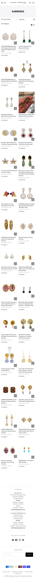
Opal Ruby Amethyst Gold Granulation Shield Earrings (26, 400)
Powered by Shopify (26, 576)
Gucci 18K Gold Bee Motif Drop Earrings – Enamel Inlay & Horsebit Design (26, 370)
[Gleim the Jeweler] (18, 2)
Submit (29, 554)
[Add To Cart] (15, 42)
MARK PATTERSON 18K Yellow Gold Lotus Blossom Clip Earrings (26, 268)
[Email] (13, 540)
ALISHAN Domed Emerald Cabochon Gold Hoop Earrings (8, 239)
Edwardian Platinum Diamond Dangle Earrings (8, 115)
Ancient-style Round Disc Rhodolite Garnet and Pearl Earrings (9, 336)
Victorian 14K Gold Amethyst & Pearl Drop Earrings (7, 462)
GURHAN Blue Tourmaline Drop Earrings (26, 461)
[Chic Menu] (2, 3)
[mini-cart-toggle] (33, 3)
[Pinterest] (23, 540)
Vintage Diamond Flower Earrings (26, 238)
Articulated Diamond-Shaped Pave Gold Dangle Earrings (26, 81)
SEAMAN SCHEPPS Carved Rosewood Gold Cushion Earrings (8, 401)
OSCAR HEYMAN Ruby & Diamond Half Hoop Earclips (9, 80)
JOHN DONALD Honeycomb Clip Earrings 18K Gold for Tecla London (26, 431)
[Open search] (5, 3)
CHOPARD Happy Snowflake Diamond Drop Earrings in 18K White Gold (27, 205)
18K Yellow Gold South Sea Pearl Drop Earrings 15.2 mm (9, 267)
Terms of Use (6, 572)
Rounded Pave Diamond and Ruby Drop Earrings (26, 143)
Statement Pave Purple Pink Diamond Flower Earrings (26, 115)
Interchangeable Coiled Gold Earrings (8, 369)
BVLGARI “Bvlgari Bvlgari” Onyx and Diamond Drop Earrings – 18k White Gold (26, 303)
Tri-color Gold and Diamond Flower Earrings (9, 171)
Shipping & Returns (17, 572)
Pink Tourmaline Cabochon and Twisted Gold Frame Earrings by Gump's (9, 303)
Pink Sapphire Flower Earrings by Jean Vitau (7, 204)
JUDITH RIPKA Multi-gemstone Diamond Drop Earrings (8, 431)
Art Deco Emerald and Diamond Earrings (25, 47)
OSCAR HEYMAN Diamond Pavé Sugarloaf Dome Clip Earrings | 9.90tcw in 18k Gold (8, 49)
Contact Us (18, 573)
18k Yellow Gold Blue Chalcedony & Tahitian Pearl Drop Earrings (25, 336)
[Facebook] (16, 540)
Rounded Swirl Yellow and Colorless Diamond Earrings (9, 143)
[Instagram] (20, 540)
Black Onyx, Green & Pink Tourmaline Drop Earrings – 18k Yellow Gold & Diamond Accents (26, 173)
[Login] (30, 3)
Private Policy (29, 572)
